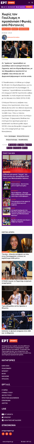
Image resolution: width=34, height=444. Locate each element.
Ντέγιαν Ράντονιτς (23, 136)
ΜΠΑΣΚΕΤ (15, 29)
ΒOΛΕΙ (13, 208)
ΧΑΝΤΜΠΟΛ (6, 172)
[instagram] (6, 433)
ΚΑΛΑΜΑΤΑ (14, 190)
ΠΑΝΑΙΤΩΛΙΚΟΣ (15, 182)
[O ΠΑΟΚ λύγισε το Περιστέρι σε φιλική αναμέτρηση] (17, 270)
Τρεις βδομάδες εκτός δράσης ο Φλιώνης (14, 307)
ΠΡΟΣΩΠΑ (5, 379)
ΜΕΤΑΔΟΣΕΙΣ (21, 7)
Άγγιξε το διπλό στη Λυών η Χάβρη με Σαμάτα (21, 221)
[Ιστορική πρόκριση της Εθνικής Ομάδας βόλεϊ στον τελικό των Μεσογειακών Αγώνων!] (6, 211)
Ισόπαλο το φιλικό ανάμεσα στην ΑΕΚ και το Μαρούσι (16, 332)
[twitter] (10, 433)
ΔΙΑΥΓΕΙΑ (5, 403)
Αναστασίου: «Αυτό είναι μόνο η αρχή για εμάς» (20, 185)
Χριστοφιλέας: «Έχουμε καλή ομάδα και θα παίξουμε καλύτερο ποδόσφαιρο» (21, 194)
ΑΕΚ (3, 304)
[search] (32, 2)
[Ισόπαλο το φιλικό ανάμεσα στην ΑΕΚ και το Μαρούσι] (17, 320)
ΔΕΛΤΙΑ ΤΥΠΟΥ (7, 395)
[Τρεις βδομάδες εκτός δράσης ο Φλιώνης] (17, 295)
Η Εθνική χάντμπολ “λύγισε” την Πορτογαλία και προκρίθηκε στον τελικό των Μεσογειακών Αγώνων (16, 176)
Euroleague (12, 136)
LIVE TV (5, 7)
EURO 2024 (5, 366)
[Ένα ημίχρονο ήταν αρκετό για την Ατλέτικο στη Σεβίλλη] (6, 202)
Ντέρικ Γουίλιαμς (11, 139)
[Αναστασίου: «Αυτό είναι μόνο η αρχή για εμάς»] (6, 185)
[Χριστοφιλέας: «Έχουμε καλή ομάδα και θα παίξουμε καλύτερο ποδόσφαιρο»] (6, 194)
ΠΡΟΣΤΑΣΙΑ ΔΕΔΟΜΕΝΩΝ (10, 398)
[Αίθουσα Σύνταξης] (4, 37)
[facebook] (3, 433)
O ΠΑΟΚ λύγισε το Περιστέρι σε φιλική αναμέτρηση (16, 282)
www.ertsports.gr (8, 441)
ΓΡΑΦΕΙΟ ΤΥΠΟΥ (7, 393)
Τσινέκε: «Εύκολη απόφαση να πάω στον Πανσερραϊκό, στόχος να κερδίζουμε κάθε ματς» (15, 256)
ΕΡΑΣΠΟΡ (12, 7)
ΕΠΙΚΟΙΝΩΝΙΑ (6, 400)
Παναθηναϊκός (23, 139)
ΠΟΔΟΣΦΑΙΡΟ (6, 368)
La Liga (13, 199)
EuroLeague (6, 29)
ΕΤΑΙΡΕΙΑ (5, 390)
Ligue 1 (13, 218)
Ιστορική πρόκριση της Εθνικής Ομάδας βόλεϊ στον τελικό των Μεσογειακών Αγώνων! (21, 212)
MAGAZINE (5, 376)
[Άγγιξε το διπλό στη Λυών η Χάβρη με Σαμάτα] (6, 221)
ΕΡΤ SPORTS (8, 414)
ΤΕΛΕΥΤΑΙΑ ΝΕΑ (9, 153)
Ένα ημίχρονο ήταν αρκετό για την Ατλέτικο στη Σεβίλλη (20, 203)
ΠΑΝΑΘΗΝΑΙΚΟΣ (24, 29)
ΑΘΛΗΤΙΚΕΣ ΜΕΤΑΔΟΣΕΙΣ (12, 420)
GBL (3, 279)
